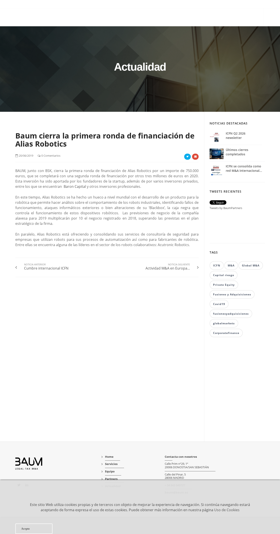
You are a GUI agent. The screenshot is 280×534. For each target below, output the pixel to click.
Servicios (180, 17)
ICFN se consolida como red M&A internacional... (244, 168)
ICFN (216, 265)
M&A (231, 265)
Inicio (159, 17)
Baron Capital (75, 186)
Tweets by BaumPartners (226, 208)
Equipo (200, 17)
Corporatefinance (226, 333)
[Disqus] (107, 349)
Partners (222, 17)
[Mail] (195, 157)
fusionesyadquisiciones (231, 314)
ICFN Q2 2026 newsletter (235, 135)
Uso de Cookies (227, 509)
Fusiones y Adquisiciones (232, 294)
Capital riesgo (223, 275)
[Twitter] (187, 157)
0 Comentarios (50, 156)
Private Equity (224, 285)
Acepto (25, 528)
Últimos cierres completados (237, 152)
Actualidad (247, 17)
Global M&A (250, 265)
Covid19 (219, 304)
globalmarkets (224, 323)
